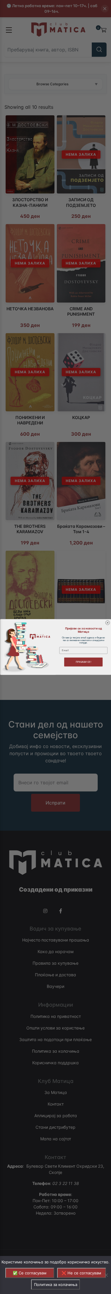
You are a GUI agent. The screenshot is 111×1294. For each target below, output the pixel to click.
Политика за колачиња (55, 1284)
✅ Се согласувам (29, 1273)
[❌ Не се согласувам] (106, 1275)
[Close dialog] (107, 623)
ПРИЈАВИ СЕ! (83, 662)
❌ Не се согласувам (81, 1273)
